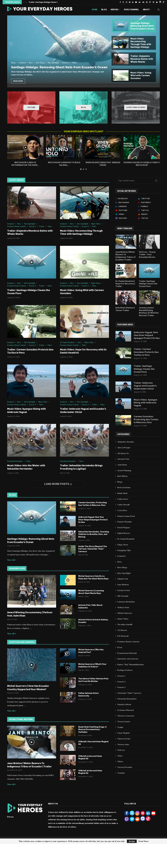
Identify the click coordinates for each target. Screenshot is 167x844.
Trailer (120, 727)
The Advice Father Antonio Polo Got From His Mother (93, 680)
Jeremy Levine (123, 590)
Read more (18, 81)
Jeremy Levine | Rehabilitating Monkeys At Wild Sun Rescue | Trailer (149, 311)
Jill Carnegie (122, 596)
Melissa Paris (123, 607)
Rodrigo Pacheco (125, 670)
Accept (132, 841)
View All (10, 560)
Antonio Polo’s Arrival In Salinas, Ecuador (93, 621)
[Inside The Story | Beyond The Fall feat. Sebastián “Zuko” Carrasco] (68, 550)
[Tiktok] (163, 2)
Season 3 (121, 687)
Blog (104, 10)
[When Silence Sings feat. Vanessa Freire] (103, 147)
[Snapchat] (146, 2)
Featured (121, 556)
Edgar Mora (122, 544)
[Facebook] (120, 2)
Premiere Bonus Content (128, 641)
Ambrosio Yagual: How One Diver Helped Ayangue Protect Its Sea (93, 519)
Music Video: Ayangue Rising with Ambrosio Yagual (145, 403)
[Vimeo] (153, 2)
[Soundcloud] (143, 2)
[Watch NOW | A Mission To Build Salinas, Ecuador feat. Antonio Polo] (64, 147)
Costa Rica (122, 510)
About (146, 10)
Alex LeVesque (123, 447)
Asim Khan (122, 464)
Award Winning (124, 470)
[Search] (158, 9)
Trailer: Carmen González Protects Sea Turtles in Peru (146, 352)
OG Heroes (122, 630)
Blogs (119, 482)
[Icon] (31, 203)
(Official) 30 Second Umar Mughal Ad (90, 772)
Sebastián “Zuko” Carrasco (129, 693)
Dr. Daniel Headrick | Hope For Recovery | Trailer (125, 283)
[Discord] (160, 2)
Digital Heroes (123, 533)
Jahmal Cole (122, 578)
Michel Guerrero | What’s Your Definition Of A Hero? (92, 665)
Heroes (114, 10)
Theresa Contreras (125, 715)
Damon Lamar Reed (126, 516)
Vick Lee (121, 750)
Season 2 (121, 681)
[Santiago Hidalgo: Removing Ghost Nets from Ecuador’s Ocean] (83, 49)
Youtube (121, 773)
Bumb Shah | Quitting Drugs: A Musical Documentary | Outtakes (92, 729)
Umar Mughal (123, 733)
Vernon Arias (123, 744)
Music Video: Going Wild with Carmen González (49, 2)
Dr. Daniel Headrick (125, 539)
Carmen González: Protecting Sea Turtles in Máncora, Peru (92, 503)
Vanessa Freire (123, 738)
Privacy (10, 816)
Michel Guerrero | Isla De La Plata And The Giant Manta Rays (93, 577)
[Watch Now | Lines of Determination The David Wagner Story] (25, 147)
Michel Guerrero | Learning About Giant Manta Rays (91, 592)
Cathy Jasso (122, 499)
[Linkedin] (132, 2)
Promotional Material (127, 653)
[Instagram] (126, 2)
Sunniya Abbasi (124, 704)
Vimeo (120, 761)
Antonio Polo (123, 459)
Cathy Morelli (123, 504)
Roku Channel (131, 10)
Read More (143, 841)
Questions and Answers (127, 658)
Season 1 (121, 676)
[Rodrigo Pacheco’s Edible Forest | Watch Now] (142, 147)
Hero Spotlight (124, 573)
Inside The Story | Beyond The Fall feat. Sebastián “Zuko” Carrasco (92, 549)
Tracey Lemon (123, 721)
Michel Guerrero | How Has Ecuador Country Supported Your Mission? (28, 688)
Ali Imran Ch (123, 453)
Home (94, 10)
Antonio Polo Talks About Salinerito (90, 606)
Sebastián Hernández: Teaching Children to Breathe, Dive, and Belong (93, 534)
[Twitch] (150, 2)
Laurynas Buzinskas (126, 601)
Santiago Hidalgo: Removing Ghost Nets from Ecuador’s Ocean (59, 67)
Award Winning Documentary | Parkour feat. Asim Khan (30, 614)
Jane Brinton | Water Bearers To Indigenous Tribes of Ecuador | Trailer (29, 765)
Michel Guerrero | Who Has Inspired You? (91, 651)
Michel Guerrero (124, 613)
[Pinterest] (129, 2)
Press (119, 647)
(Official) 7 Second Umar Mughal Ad (93, 743)
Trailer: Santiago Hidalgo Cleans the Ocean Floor (148, 283)
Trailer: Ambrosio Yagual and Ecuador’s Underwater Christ (145, 386)
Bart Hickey (122, 476)
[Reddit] (157, 2)
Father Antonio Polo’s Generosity (88, 694)
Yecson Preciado (124, 767)
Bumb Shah (122, 493)
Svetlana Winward (125, 710)
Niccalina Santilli (124, 624)
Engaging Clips (124, 550)
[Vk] (139, 2)
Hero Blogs (122, 567)
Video (120, 756)
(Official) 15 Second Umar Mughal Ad (90, 757)
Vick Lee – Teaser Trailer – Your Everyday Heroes (147, 254)
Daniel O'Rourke (124, 521)
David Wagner (123, 527)
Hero (119, 561)
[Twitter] (123, 2)
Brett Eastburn (123, 487)
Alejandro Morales (125, 442)
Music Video (122, 619)
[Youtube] (136, 2)
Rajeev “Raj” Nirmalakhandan (130, 664)
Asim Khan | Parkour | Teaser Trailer (125, 309)
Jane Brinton (123, 584)
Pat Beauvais (123, 636)
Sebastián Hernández (127, 698)
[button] (24, 2)
